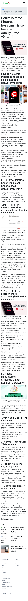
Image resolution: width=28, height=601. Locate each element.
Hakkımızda (5, 561)
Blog (3, 565)
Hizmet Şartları (18, 563)
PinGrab (4, 588)
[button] (24, 3)
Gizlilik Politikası (19, 561)
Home (4, 9)
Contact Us (5, 563)
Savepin (4, 570)
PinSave (4, 591)
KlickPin (17, 565)
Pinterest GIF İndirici (7, 586)
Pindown (4, 572)
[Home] (7, 3)
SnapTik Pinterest (6, 593)
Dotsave (4, 567)
